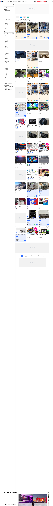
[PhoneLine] (25, 38)
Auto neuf (8, 1)
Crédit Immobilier (15, 1)
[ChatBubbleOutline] (21, 38)
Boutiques (23, 1)
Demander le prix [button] (19, 60)
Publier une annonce (42, 1)
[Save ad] (25, 22)
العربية (50, 1)
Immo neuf (11, 1)
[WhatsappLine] (23, 38)
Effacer (13, 4)
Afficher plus (5, 29)
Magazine (27, 1)
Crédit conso (19, 1)
